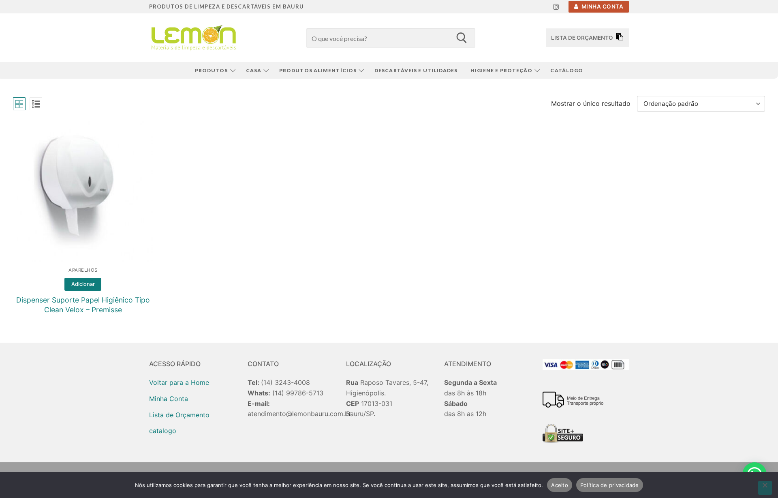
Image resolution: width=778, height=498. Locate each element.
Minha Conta (601, 6)
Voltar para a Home (179, 382)
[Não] (765, 488)
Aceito (559, 485)
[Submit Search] (461, 37)
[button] (82, 284)
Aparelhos (83, 270)
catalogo (162, 431)
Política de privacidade (609, 485)
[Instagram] (556, 6)
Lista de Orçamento (179, 415)
